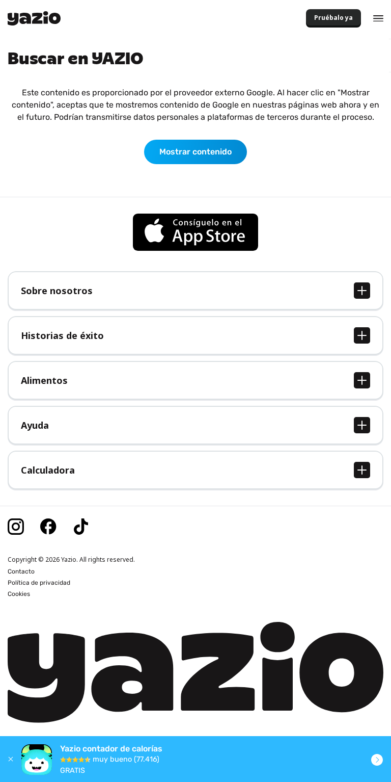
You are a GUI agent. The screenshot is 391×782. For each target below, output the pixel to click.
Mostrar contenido (195, 152)
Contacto (21, 571)
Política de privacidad (39, 582)
